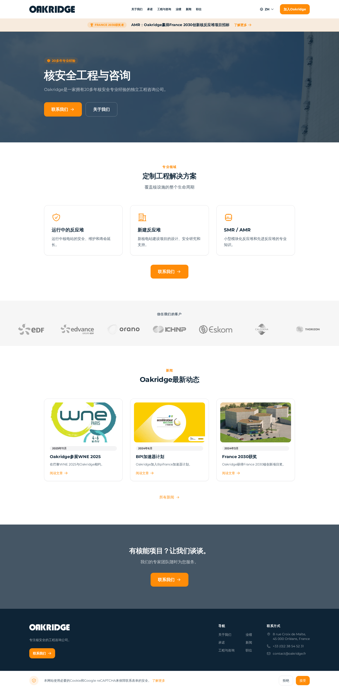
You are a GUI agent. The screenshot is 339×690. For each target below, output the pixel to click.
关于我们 (137, 9)
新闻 (188, 9)
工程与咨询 (164, 9)
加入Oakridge (295, 9)
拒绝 (286, 680)
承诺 (150, 9)
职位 (199, 9)
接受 (303, 680)
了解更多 (240, 25)
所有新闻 (166, 497)
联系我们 (59, 109)
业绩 (178, 9)
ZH (267, 9)
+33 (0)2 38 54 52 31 (288, 646)
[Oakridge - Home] (52, 9)
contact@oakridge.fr (289, 653)
